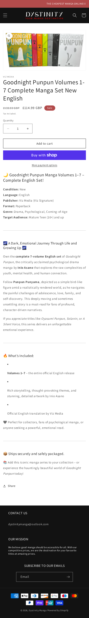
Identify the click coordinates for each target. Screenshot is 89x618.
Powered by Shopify (58, 610)
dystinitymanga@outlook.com (28, 524)
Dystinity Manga (38, 610)
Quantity (8, 120)
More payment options (44, 165)
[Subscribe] (68, 577)
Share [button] (12, 486)
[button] (5, 15)
